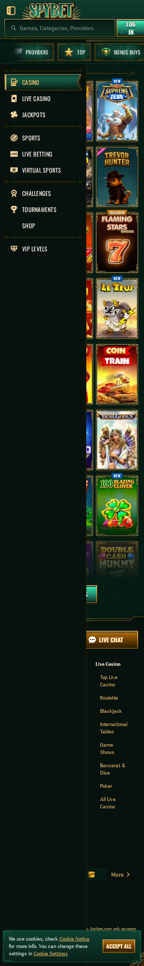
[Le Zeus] (117, 308)
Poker (106, 786)
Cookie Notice (74, 939)
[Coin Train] (117, 374)
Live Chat (111, 639)
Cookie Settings (51, 953)
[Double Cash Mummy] (117, 571)
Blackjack (111, 711)
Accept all (118, 946)
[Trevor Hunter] (117, 177)
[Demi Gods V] (117, 440)
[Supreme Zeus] (117, 111)
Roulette (109, 697)
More (117, 874)
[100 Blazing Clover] (117, 505)
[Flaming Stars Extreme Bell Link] (117, 242)
